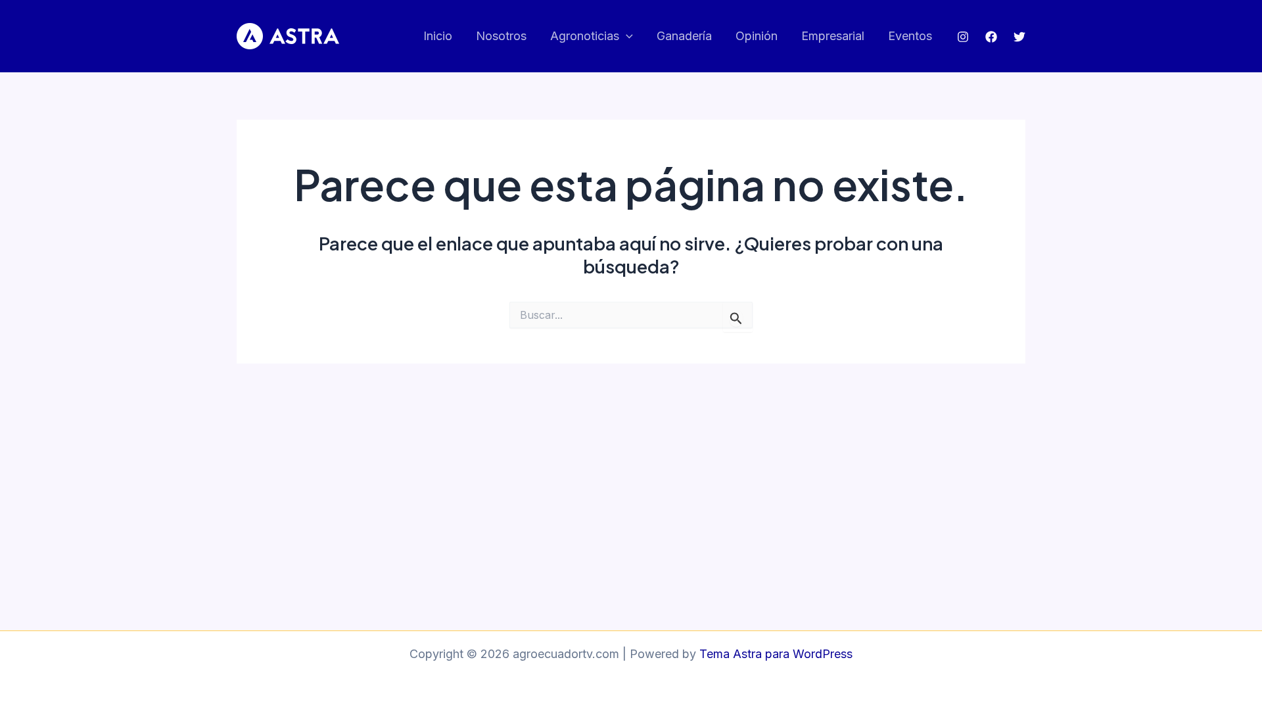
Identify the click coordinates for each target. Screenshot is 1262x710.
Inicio (437, 36)
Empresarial (832, 36)
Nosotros (501, 36)
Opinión (757, 36)
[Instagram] (963, 37)
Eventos (910, 36)
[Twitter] (1019, 37)
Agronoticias (584, 36)
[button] (626, 36)
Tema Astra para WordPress (776, 654)
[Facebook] (991, 37)
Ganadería (684, 36)
